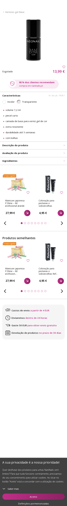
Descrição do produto (15, 145)
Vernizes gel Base (14, 12)
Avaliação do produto (15, 153)
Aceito (33, 496)
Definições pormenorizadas (33, 503)
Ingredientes (9, 160)
